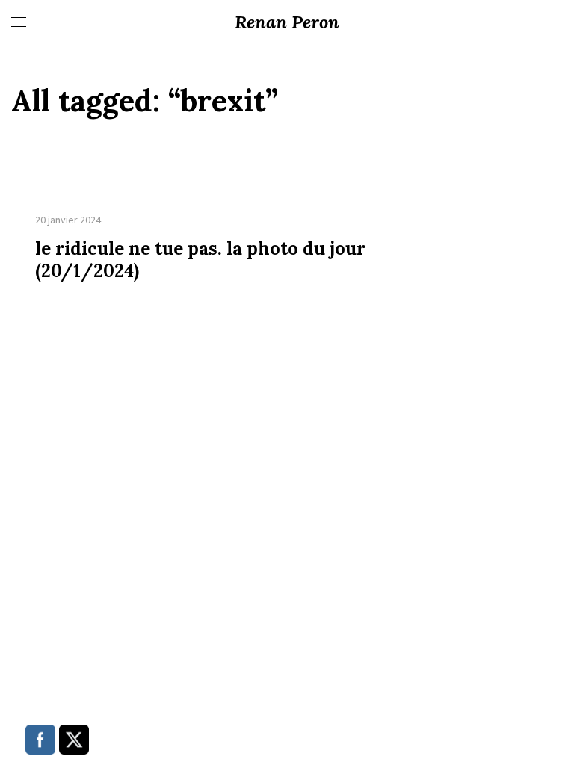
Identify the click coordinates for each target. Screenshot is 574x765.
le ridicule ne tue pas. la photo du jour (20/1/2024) (200, 260)
